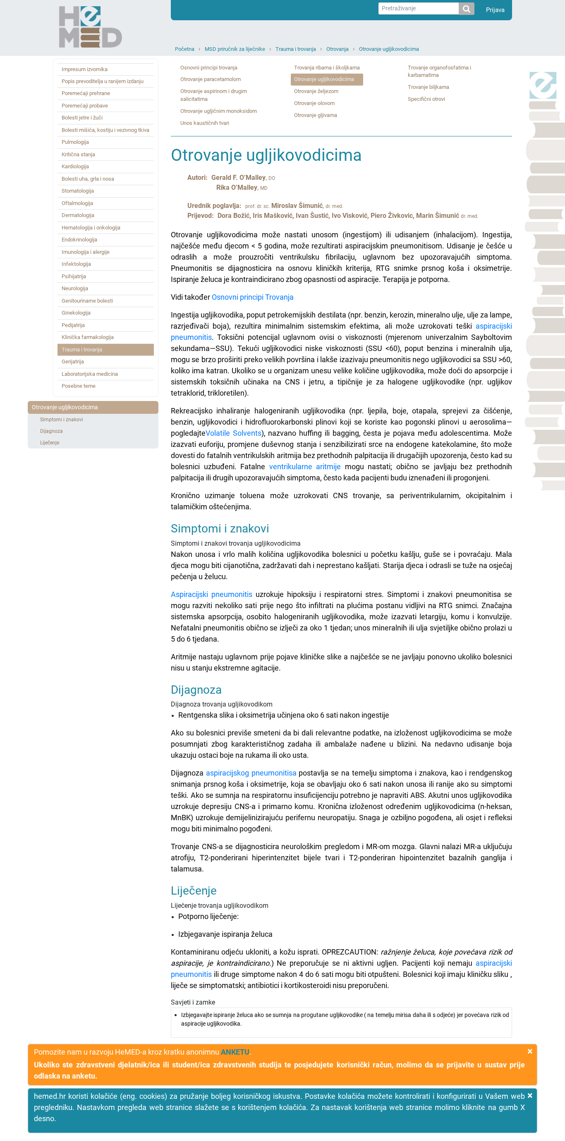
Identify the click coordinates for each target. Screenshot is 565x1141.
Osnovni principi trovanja (208, 67)
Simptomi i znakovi (61, 420)
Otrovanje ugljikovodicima (389, 49)
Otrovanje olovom (314, 103)
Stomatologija (78, 191)
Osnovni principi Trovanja (253, 297)
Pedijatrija (73, 325)
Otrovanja (337, 49)
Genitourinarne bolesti (87, 301)
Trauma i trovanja (295, 49)
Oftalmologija (77, 203)
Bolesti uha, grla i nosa (88, 179)
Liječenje (49, 443)
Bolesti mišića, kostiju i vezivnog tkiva (105, 130)
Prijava (495, 10)
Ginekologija (76, 313)
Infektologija (76, 264)
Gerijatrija (73, 361)
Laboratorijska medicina (90, 374)
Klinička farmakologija (88, 337)
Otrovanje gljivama (315, 115)
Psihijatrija (74, 276)
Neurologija (75, 288)
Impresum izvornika (85, 69)
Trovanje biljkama (428, 87)
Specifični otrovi (426, 99)
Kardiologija (75, 166)
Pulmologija (75, 142)
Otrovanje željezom (316, 91)
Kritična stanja (78, 154)
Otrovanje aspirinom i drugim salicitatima (213, 95)
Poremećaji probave (85, 106)
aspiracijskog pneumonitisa (251, 773)
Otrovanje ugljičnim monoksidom (218, 111)
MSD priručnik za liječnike (235, 49)
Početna (184, 49)
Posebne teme (79, 386)
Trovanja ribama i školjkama (327, 67)
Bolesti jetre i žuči (82, 118)
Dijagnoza (51, 431)
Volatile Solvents (233, 433)
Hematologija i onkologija (91, 227)
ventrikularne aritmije (305, 466)
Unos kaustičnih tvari (204, 123)
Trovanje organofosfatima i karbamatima (439, 71)
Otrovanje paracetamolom (210, 79)
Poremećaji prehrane (86, 93)
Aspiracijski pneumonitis (211, 594)
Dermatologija (78, 215)
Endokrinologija (79, 239)
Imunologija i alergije (86, 252)
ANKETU (235, 1052)
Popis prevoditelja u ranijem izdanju (103, 81)
